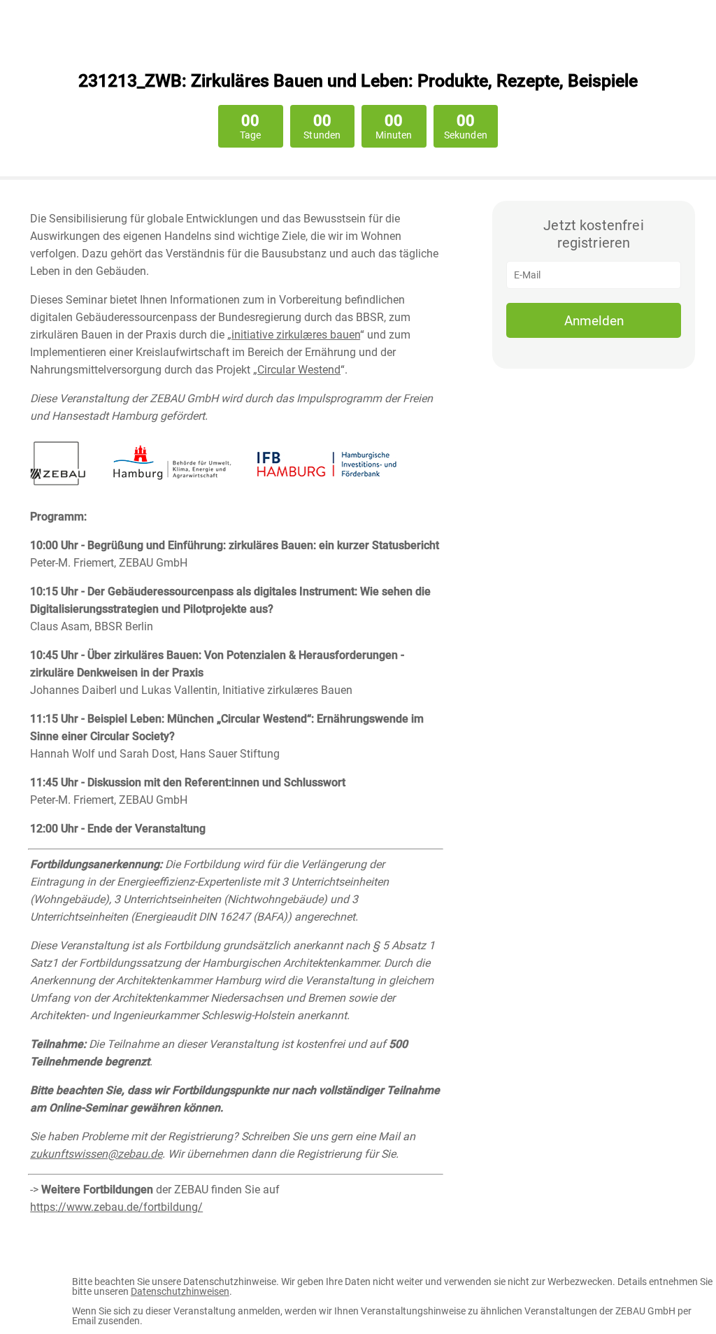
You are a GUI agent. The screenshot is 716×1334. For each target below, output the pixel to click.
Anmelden (594, 321)
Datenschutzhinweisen (180, 1291)
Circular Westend (299, 369)
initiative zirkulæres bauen (295, 334)
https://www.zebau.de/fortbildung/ (116, 1207)
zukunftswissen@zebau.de (96, 1154)
